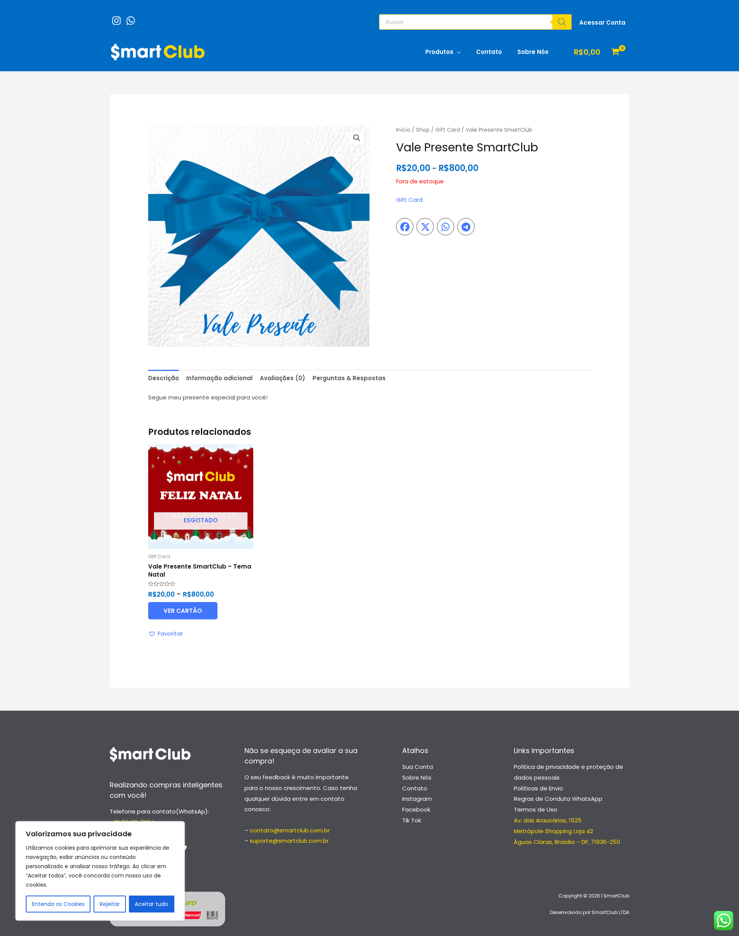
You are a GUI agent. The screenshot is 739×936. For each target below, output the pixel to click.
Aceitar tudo (151, 904)
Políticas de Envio (538, 788)
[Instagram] (114, 17)
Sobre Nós (532, 52)
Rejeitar (110, 904)
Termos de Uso (535, 809)
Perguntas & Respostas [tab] (349, 378)
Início (403, 130)
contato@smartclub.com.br (290, 830)
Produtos (439, 52)
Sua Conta (417, 767)
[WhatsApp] (129, 17)
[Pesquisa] (562, 22)
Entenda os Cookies (58, 904)
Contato (489, 52)
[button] (357, 138)
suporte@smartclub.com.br (289, 841)
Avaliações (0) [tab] (282, 378)
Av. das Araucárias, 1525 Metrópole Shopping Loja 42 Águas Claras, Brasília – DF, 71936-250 (567, 831)
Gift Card (447, 130)
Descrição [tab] (163, 378)
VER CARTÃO (183, 611)
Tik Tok (411, 820)
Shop (423, 130)
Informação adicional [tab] (219, 378)
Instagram (417, 799)
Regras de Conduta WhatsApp (558, 799)
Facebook (416, 809)
